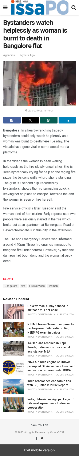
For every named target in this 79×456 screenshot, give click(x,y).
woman (53, 285)
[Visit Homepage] (39, 7)
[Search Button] (73, 7)
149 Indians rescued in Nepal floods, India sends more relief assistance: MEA (48, 347)
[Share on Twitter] (30, 120)
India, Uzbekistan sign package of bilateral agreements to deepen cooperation (50, 403)
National (8, 278)
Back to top (39, 425)
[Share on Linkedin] (67, 120)
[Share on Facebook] (12, 120)
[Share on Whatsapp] (49, 120)
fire (23, 285)
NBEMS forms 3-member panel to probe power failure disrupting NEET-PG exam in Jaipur (50, 328)
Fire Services (37, 285)
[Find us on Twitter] (41, 438)
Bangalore (11, 285)
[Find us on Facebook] (37, 438)
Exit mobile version (39, 450)
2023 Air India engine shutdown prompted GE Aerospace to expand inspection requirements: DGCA (51, 366)
